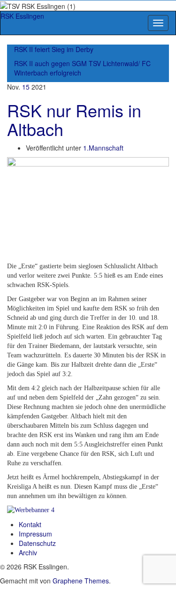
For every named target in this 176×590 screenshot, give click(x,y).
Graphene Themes (81, 580)
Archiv (28, 552)
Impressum (35, 533)
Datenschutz (37, 543)
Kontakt (30, 524)
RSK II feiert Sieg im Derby (53, 49)
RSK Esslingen (22, 16)
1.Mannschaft (103, 147)
